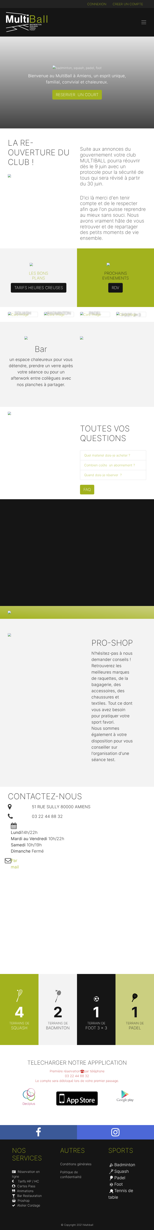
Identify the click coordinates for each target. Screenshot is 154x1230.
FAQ (87, 489)
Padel (119, 1177)
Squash (121, 1171)
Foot (118, 1184)
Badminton (124, 1164)
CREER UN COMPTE (128, 4)
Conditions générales (75, 1164)
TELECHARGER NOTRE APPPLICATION (77, 1062)
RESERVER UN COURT (77, 94)
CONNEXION (96, 4)
